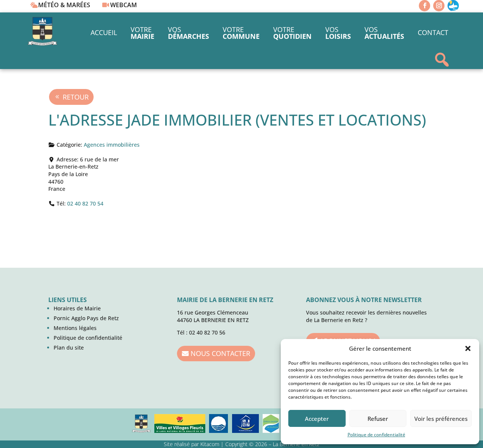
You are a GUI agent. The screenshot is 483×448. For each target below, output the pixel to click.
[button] (468, 348)
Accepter (317, 418)
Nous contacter (220, 353)
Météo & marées (64, 5)
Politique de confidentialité (376, 434)
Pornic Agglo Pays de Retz (86, 318)
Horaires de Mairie (77, 308)
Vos (188, 33)
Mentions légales (75, 327)
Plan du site (69, 347)
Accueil (104, 32)
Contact (433, 32)
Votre (142, 33)
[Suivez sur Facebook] (424, 5)
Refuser (378, 418)
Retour (76, 96)
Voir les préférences (441, 418)
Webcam (123, 5)
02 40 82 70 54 (85, 203)
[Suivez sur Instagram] (439, 5)
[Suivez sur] (453, 5)
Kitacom (209, 444)
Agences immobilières (112, 144)
